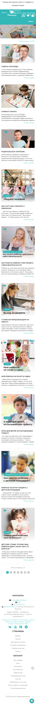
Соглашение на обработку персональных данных (18, 620)
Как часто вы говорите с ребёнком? (13, 207)
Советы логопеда (9, 66)
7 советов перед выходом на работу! (15, 321)
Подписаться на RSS (27, 41)
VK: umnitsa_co (19, 604)
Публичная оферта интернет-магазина (18, 622)
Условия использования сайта (18, 624)
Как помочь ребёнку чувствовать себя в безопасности (17, 264)
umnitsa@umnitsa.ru (19, 600)
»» (28, 572)
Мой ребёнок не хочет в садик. (16, 376)
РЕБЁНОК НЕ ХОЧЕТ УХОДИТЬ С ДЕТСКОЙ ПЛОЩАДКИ (14, 489)
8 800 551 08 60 (16, 10)
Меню (31, 21)
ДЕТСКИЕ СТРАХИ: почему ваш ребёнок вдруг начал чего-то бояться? (15, 547)
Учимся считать (9, 111)
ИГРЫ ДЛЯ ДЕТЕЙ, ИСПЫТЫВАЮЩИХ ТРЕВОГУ (17, 432)
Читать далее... (29, 78)
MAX (19, 602)
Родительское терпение (13, 152)
